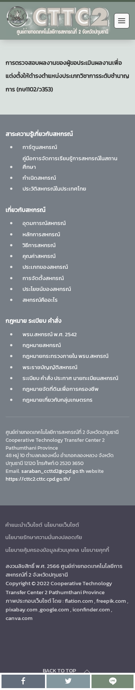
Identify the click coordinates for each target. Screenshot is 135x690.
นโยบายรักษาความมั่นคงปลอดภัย (43, 537)
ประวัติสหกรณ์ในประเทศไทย (54, 188)
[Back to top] (87, 671)
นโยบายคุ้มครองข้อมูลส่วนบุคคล (42, 549)
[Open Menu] (121, 20)
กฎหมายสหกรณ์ (41, 345)
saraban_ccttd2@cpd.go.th (52, 471)
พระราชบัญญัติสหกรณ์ (49, 367)
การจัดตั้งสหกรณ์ (43, 278)
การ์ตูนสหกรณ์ (39, 147)
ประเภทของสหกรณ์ (45, 266)
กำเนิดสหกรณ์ (39, 177)
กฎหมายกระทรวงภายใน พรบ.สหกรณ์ (65, 356)
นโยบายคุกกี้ (95, 549)
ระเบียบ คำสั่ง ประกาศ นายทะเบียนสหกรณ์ (70, 378)
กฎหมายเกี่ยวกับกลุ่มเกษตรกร (57, 399)
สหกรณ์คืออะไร (40, 299)
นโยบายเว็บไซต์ (61, 524)
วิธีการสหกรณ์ (39, 245)
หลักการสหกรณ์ (41, 234)
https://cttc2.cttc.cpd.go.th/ (38, 479)
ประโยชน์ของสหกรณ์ (46, 289)
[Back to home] (58, 21)
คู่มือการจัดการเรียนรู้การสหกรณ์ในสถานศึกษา (69, 162)
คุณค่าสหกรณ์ (39, 256)
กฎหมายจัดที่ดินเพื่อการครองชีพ (60, 388)
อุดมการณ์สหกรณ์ (44, 223)
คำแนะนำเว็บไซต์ (23, 524)
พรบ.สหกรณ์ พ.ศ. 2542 (49, 334)
